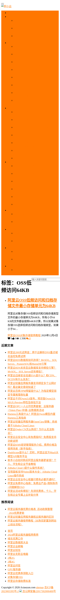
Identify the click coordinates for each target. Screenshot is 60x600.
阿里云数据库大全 (18, 542)
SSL (12, 247)
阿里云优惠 (16, 16)
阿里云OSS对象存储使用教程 (24, 335)
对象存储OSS (15, 577)
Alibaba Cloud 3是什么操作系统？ (26, 468)
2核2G (11, 558)
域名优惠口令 (15, 538)
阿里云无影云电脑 (18, 554)
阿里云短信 (14, 550)
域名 (13, 229)
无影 (13, 162)
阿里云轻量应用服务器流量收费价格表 (36, 158)
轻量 (13, 108)
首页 (13, 12)
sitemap (40, 587)
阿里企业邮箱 (15, 546)
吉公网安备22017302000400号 (39, 591)
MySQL (14, 210)
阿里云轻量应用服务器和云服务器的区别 (31, 516)
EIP (12, 266)
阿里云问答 (14, 565)
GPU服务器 (14, 569)
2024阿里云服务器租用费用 (23, 534)
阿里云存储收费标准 (19, 581)
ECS (13, 42)
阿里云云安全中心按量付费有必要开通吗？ (32, 479)
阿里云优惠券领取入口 (20, 573)
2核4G (11, 561)
